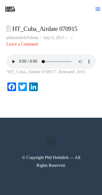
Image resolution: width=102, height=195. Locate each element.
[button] (98, 9)
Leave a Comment (22, 44)
